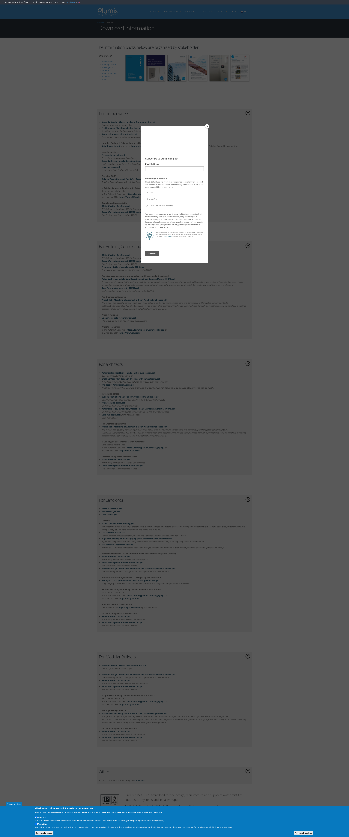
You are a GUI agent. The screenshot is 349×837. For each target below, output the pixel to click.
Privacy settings (14, 804)
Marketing (42, 824)
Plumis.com (71, 2)
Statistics (41, 817)
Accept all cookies (303, 833)
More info (158, 812)
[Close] (207, 126)
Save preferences (44, 833)
